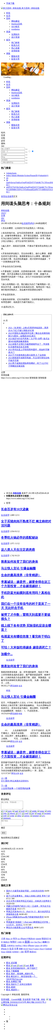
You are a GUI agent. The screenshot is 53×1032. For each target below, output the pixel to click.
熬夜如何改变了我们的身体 (19, 561)
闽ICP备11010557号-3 (36, 1002)
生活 (8, 16)
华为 (15, 938)
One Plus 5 (38, 942)
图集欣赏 (15, 56)
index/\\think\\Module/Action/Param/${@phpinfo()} (27, 175)
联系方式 (15, 45)
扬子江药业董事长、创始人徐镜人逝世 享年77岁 (28, 896)
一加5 (21, 952)
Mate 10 (9, 939)
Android (48, 949)
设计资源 (15, 37)
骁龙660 (31, 939)
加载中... (7, 654)
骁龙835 (45, 938)
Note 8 (31, 949)
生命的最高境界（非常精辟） (21, 575)
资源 (8, 32)
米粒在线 (17, 493)
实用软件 (15, 34)
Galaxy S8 (38, 945)
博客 (8, 53)
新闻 (16, 686)
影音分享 (15, 59)
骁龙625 (6, 942)
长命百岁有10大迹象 (15, 509)
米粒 (43, 999)
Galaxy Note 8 (39, 949)
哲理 (27, 951)
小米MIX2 (11, 945)
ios (19, 939)
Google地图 (16, 999)
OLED (25, 949)
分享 (16, 741)
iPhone (31, 945)
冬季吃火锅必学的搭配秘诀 (19, 537)
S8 (23, 942)
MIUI (25, 945)
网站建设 (15, 21)
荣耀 (21, 949)
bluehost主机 (16, 24)
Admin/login (11, 173)
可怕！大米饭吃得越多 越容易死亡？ (26, 647)
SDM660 (15, 952)
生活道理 (9, 196)
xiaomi (38, 938)
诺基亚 (9, 952)
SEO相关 (15, 26)
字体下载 (10, 3)
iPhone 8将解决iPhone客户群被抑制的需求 (25, 917)
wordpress (15, 29)
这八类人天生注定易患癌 (18, 549)
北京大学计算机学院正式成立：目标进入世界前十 (28, 901)
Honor (3, 952)
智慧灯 (13, 942)
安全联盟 (27, 999)
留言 (8, 40)
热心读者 (15, 48)
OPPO (45, 945)
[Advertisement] (26, 406)
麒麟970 (46, 942)
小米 (3, 938)
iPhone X (5, 948)
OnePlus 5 (19, 945)
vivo (32, 942)
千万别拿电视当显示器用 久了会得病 (27, 355)
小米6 (19, 942)
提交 (3, 833)
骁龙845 (32, 952)
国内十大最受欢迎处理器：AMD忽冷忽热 (25, 891)
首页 (3, 196)
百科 (8, 18)
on (7, 178)
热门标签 (15, 42)
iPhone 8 (24, 938)
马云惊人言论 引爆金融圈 (18, 568)
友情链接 (15, 51)
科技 (8, 13)
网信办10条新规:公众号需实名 (19, 927)
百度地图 (5, 999)
